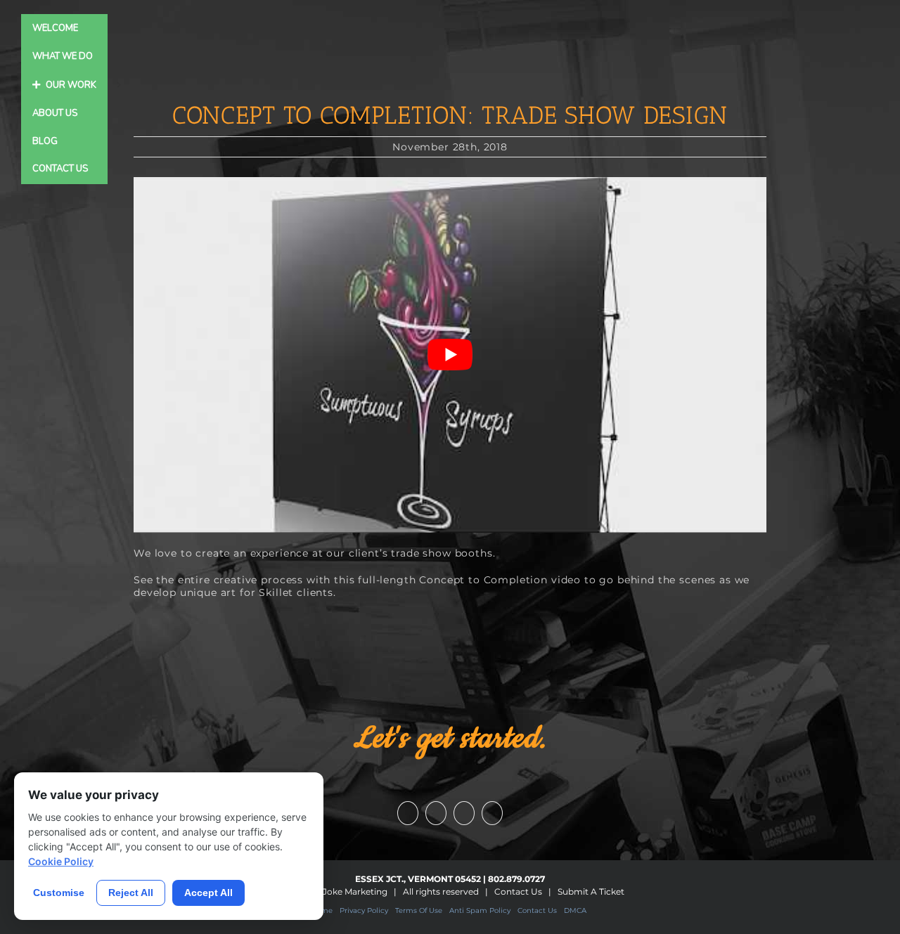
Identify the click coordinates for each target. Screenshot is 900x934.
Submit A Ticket (591, 891)
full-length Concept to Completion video (469, 579)
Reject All (130, 892)
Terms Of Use (418, 910)
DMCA (575, 910)
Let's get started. (450, 738)
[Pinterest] (492, 813)
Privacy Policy (364, 910)
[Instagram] (464, 813)
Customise (58, 892)
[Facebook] (407, 813)
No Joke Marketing (347, 891)
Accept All (208, 892)
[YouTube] (435, 813)
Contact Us (518, 891)
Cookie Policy (61, 861)
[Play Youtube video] (450, 355)
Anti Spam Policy (479, 910)
